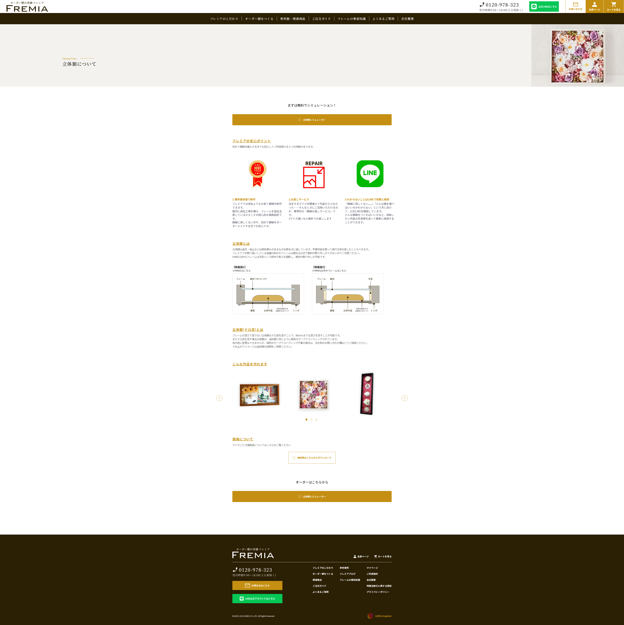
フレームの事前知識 (352, 18)
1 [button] (307, 420)
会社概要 (407, 18)
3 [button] (316, 420)
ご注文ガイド (321, 18)
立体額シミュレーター (314, 119)
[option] (312, 394)
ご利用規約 (372, 573)
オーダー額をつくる (259, 18)
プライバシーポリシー (378, 591)
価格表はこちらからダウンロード (314, 457)
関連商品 (317, 579)
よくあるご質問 (383, 18)
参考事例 (344, 567)
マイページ (372, 567)
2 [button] (312, 420)
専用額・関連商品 (293, 18)
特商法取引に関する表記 (379, 585)
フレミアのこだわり (224, 18)
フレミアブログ (348, 573)
